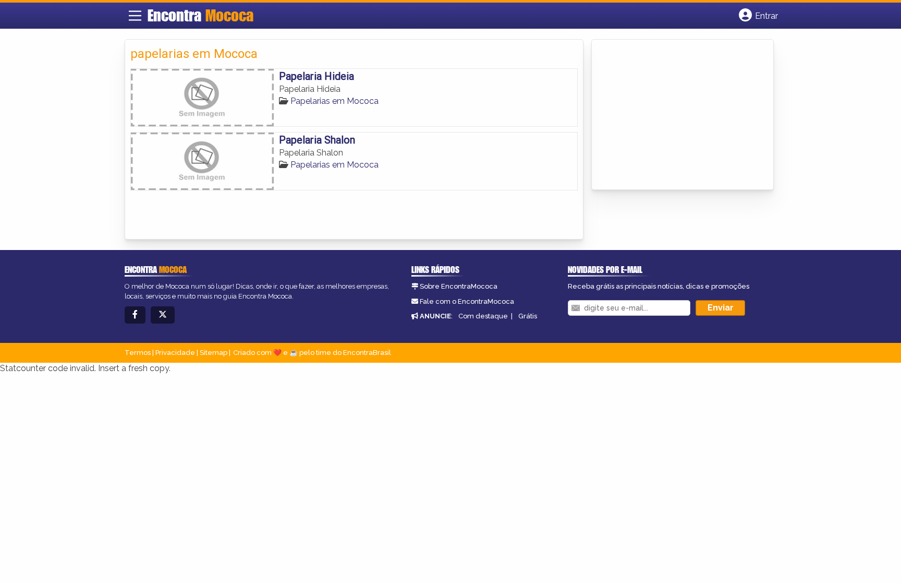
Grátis (527, 316)
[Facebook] (135, 315)
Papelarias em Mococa (334, 101)
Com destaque (483, 316)
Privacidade (175, 352)
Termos (138, 352)
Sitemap (213, 352)
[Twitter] (163, 315)
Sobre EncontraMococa (458, 286)
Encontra (200, 15)
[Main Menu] (135, 15)
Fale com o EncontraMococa (467, 301)
